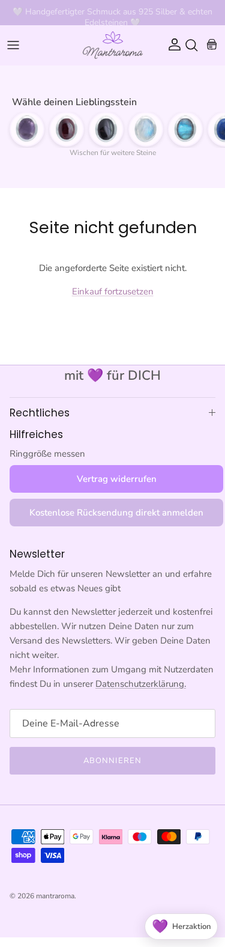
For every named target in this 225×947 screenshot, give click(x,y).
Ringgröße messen (47, 454)
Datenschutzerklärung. (140, 684)
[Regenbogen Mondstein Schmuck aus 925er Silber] (145, 129)
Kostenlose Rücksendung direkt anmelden (116, 513)
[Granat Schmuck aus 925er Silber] (66, 129)
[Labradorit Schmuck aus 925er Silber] (185, 129)
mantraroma (55, 896)
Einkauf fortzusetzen (113, 291)
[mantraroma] (113, 45)
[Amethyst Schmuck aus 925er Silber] (27, 129)
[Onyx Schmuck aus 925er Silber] (106, 129)
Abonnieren (112, 760)
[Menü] (13, 45)
